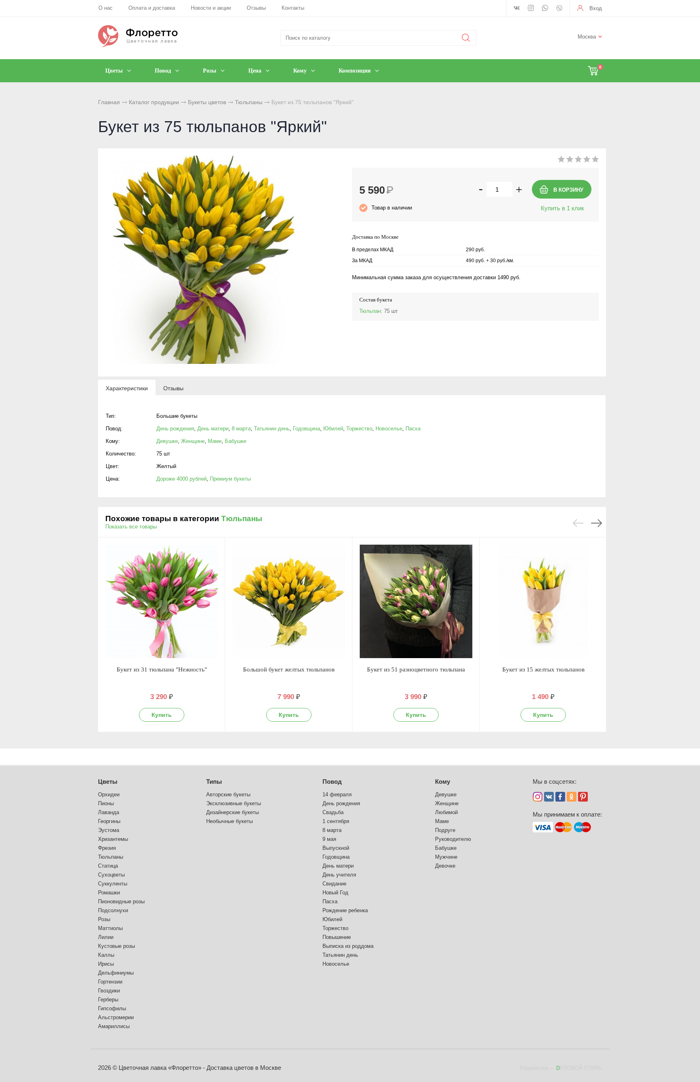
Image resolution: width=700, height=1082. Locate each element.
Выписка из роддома (347, 946)
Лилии (105, 937)
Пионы (106, 803)
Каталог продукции (154, 102)
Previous (578, 523)
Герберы (108, 999)
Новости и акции (211, 8)
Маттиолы (110, 928)
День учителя (339, 875)
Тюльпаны (248, 102)
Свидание (334, 884)
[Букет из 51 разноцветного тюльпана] (416, 601)
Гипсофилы (112, 1008)
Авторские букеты (228, 794)
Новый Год (335, 893)
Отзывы (256, 8)
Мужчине (446, 857)
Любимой (446, 812)
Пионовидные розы (121, 901)
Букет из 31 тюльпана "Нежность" (162, 669)
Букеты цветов (207, 102)
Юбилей (333, 429)
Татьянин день (272, 429)
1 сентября (335, 821)
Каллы (106, 955)
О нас (105, 8)
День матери (212, 429)
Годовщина (306, 429)
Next (596, 523)
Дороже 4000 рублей (181, 479)
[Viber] (559, 9)
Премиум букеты (230, 479)
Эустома (108, 830)
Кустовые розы (116, 946)
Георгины (109, 821)
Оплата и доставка (151, 8)
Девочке (445, 866)
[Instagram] (531, 8)
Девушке (167, 441)
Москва (587, 37)
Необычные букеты (229, 821)
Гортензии (110, 982)
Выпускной (335, 848)
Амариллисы (114, 1026)
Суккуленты (112, 884)
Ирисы (106, 964)
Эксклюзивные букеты (233, 803)
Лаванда (108, 812)
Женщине (193, 441)
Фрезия (107, 848)
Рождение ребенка (345, 910)
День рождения (175, 429)
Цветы (107, 781)
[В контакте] (517, 8)
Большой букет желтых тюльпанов (289, 669)
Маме (215, 441)
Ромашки (109, 893)
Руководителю (453, 839)
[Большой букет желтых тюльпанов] (289, 601)
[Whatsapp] (545, 8)
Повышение (336, 937)
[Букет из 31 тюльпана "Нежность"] (161, 601)
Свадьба (333, 812)
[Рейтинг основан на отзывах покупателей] (578, 160)
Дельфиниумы (116, 973)
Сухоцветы (111, 875)
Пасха (412, 429)
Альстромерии (116, 1017)
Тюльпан (370, 311)
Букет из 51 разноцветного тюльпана (416, 669)
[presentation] (126, 388)
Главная (109, 102)
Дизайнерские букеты (232, 812)
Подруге (445, 830)
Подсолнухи (113, 910)
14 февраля (337, 794)
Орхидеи (109, 794)
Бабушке (235, 441)
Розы (104, 919)
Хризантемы (113, 839)
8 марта (241, 429)
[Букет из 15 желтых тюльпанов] (543, 601)
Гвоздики (109, 991)
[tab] (127, 388)
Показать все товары (131, 527)
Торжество (359, 429)
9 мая (329, 839)
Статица (108, 866)
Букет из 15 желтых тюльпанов (543, 669)
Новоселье (389, 429)
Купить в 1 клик (562, 208)
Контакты (293, 8)
